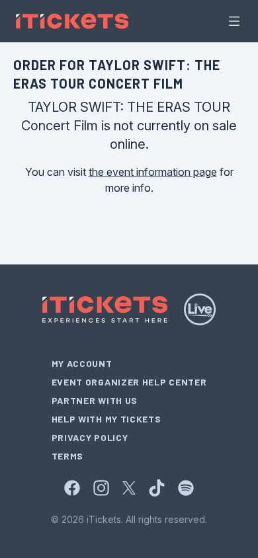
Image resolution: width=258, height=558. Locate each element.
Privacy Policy (90, 437)
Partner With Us (95, 400)
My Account (82, 363)
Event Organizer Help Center (129, 381)
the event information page (153, 172)
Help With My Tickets (106, 418)
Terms (68, 455)
